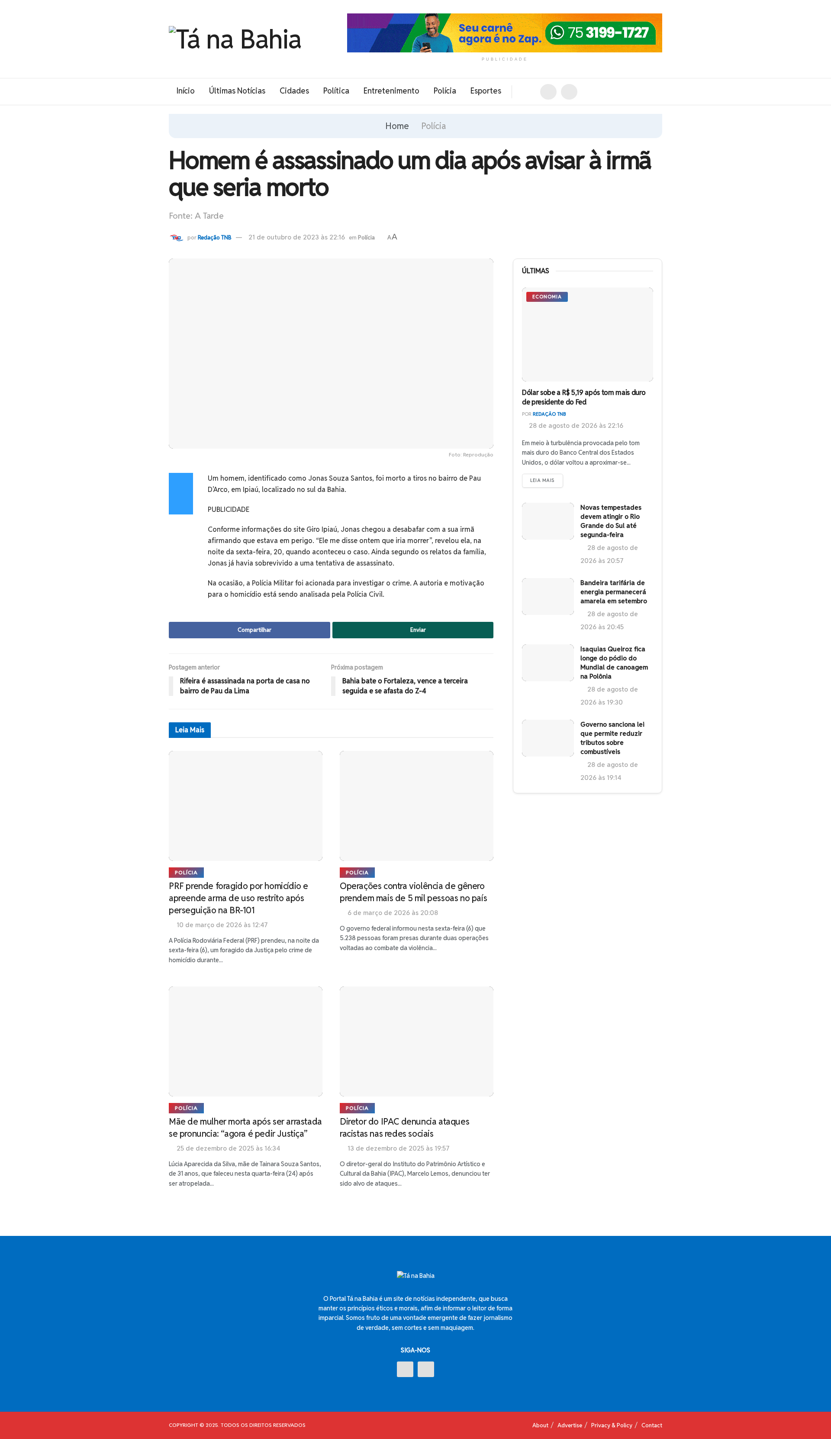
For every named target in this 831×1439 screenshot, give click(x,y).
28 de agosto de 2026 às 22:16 (575, 425)
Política (336, 91)
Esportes (485, 91)
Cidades (294, 91)
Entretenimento (391, 91)
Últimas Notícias (237, 91)
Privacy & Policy (611, 1425)
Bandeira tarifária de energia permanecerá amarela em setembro (613, 592)
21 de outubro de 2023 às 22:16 (296, 237)
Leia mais (542, 480)
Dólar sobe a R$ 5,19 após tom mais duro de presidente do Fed (584, 397)
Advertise (569, 1425)
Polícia (445, 91)
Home (397, 126)
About (540, 1425)
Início (185, 91)
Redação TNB (215, 237)
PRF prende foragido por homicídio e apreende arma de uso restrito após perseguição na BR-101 (238, 898)
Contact (651, 1425)
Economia (547, 297)
